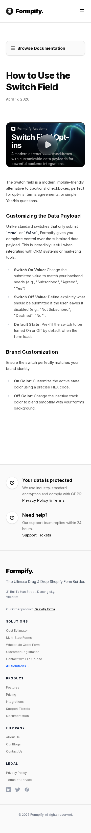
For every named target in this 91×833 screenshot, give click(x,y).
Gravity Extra (44, 609)
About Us (13, 737)
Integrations (15, 702)
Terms (58, 500)
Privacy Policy (35, 500)
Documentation (17, 716)
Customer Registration (22, 652)
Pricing (11, 694)
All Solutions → (18, 666)
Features (12, 687)
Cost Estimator (17, 630)
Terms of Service (19, 780)
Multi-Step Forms (19, 638)
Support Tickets (36, 535)
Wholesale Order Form (23, 645)
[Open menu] (82, 11)
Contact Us (14, 751)
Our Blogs (13, 744)
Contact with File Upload (24, 659)
